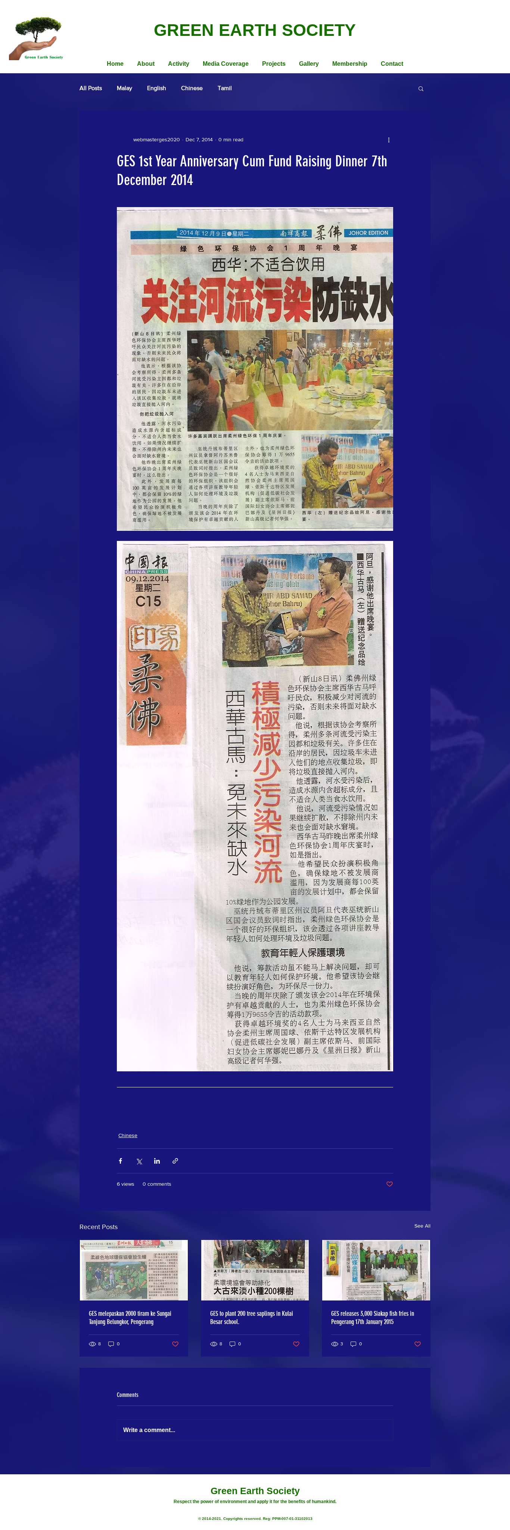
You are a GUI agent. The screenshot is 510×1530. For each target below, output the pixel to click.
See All (422, 1226)
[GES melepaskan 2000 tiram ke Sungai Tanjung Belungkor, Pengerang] (134, 1270)
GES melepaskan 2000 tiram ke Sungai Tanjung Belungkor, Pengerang (130, 1317)
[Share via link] (175, 1160)
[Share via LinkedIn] (157, 1160)
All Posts (91, 88)
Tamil (225, 88)
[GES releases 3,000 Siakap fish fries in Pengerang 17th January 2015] (376, 1270)
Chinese (192, 88)
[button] (421, 88)
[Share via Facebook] (120, 1160)
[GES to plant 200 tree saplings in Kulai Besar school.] (255, 1270)
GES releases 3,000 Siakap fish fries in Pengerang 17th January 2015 (372, 1317)
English (156, 88)
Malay (124, 88)
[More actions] (388, 139)
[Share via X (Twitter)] (138, 1160)
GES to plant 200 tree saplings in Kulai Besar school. (251, 1317)
